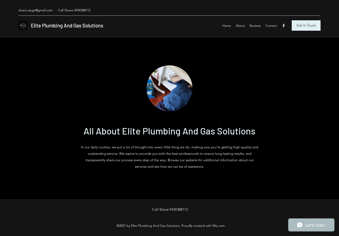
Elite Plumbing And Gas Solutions (67, 25)
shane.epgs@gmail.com (35, 10)
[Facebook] (283, 25)
